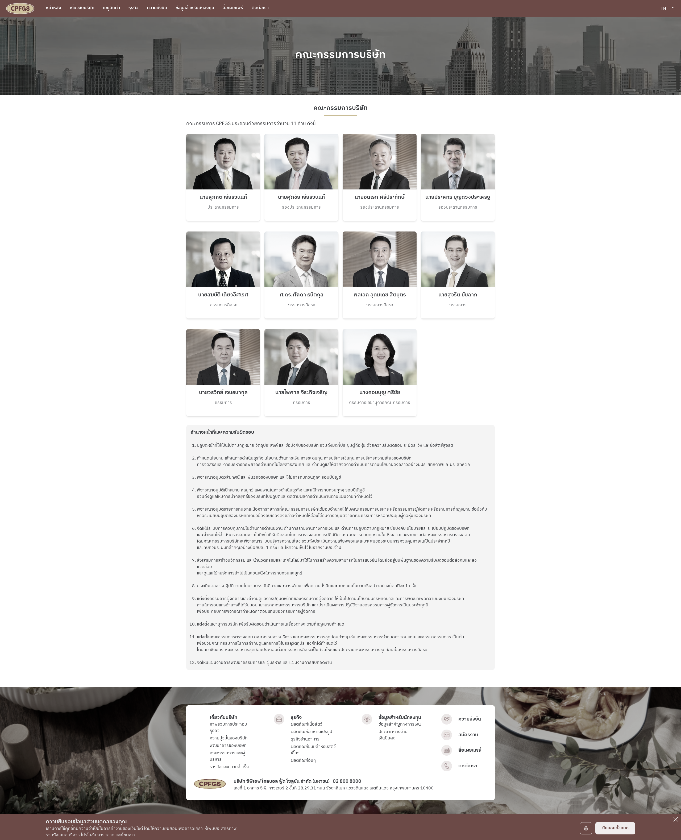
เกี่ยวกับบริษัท (223, 718)
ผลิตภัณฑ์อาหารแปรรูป (311, 732)
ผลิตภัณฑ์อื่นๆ (303, 761)
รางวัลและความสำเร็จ (229, 767)
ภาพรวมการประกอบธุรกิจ (228, 727)
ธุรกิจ (296, 718)
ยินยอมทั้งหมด (615, 828)
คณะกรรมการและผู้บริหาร (227, 756)
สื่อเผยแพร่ (469, 750)
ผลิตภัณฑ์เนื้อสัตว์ (306, 724)
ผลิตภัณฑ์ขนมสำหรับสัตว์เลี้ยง (313, 750)
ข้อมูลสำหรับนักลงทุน (400, 718)
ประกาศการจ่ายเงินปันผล (393, 735)
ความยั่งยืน (469, 719)
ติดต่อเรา (467, 766)
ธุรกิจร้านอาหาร (305, 739)
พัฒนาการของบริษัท (228, 746)
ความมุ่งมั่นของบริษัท (229, 738)
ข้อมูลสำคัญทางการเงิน (400, 724)
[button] (667, 8)
